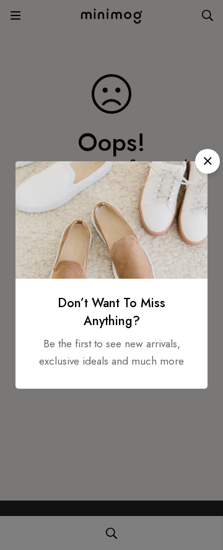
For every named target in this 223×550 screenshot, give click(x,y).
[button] (207, 161)
